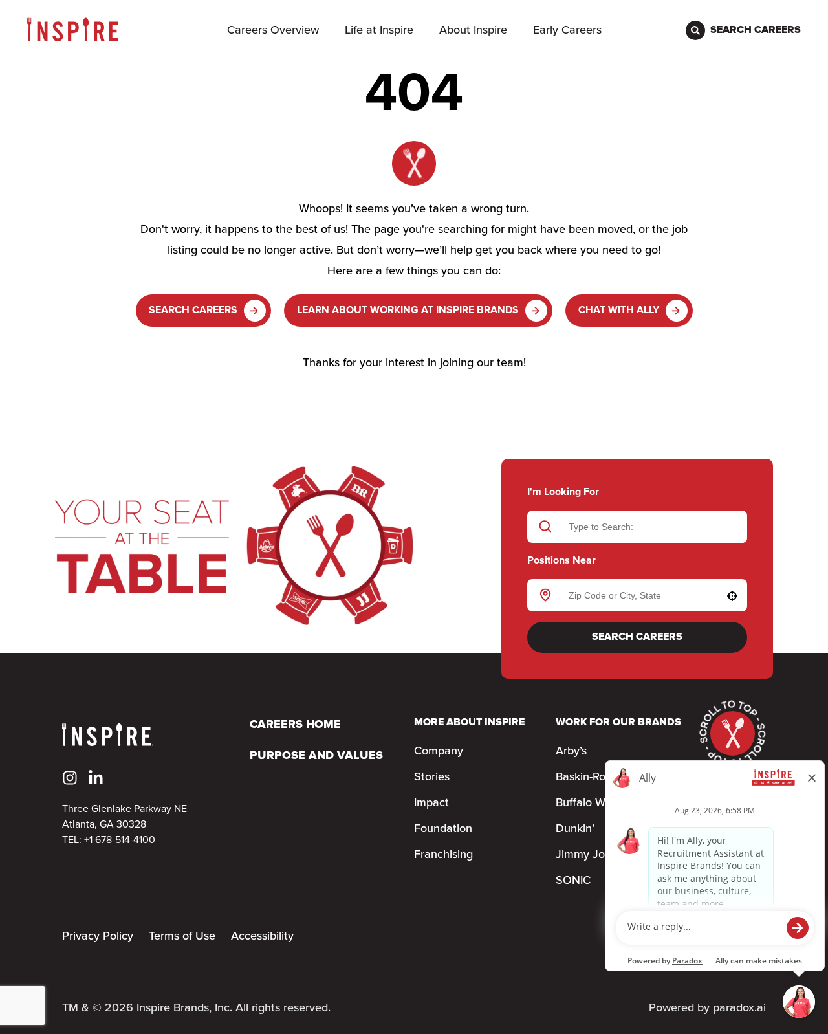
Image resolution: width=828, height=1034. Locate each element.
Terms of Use (182, 936)
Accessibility (262, 936)
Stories (432, 777)
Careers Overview (273, 30)
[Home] (72, 30)
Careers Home (295, 725)
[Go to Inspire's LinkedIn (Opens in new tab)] (96, 778)
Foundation (443, 829)
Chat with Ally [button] (618, 310)
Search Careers (193, 310)
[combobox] (635, 595)
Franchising (443, 855)
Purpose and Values (316, 756)
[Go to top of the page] (732, 733)
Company (438, 751)
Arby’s (571, 751)
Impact (431, 803)
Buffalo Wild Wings (603, 803)
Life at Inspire (379, 30)
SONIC (573, 881)
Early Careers (567, 30)
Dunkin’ (575, 829)
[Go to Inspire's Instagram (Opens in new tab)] (70, 778)
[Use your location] (732, 596)
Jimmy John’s (590, 855)
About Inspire (473, 30)
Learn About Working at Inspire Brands (408, 310)
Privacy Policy (97, 936)
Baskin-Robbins (594, 777)
